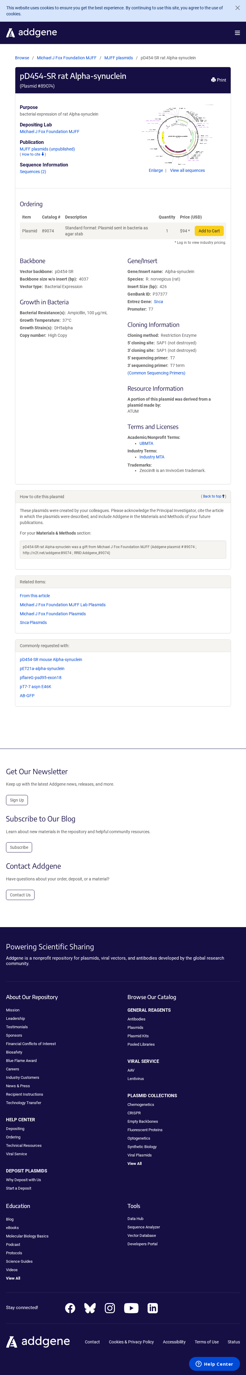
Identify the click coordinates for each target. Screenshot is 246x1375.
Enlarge (156, 170)
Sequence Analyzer (144, 1227)
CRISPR (134, 1113)
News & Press (18, 1086)
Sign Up (17, 800)
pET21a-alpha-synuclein (42, 668)
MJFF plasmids (119, 57)
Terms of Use (207, 1341)
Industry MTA (152, 457)
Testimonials (17, 1027)
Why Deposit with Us (23, 1180)
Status (234, 1341)
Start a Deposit (18, 1188)
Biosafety (14, 1052)
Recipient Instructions (24, 1094)
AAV (131, 1070)
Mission (13, 1010)
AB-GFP (27, 695)
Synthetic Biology (142, 1146)
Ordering (13, 1137)
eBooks (12, 1227)
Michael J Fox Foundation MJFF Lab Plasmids (63, 604)
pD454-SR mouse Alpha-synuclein (51, 659)
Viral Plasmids (140, 1155)
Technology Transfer (23, 1102)
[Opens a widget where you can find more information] (214, 1364)
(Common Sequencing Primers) (156, 373)
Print (221, 80)
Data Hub (135, 1218)
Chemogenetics (141, 1104)
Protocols (14, 1253)
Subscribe (19, 847)
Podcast (13, 1244)
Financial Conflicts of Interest (31, 1043)
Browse (22, 57)
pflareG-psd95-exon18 (41, 677)
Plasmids (33, 622)
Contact (92, 1341)
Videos (12, 1270)
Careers (12, 1069)
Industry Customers (22, 1077)
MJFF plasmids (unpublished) (47, 149)
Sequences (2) (33, 171)
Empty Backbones (143, 1121)
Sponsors (14, 1035)
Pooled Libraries (141, 1044)
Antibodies (137, 1019)
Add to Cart (209, 230)
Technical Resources (24, 1145)
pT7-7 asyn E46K (35, 686)
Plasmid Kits (138, 1036)
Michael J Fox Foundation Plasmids (53, 613)
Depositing (15, 1128)
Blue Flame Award (21, 1060)
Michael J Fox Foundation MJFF (67, 57)
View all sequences (187, 170)
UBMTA (146, 443)
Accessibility (174, 1341)
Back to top (212, 496)
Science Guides (19, 1261)
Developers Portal (143, 1244)
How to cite (31, 154)
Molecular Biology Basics (27, 1236)
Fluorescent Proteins (145, 1130)
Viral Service (16, 1154)
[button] (237, 33)
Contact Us (20, 894)
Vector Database (142, 1235)
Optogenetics (139, 1138)
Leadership (15, 1018)
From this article (35, 595)
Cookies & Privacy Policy (131, 1341)
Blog (10, 1219)
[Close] (235, 7)
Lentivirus (136, 1078)
